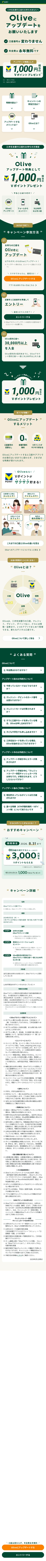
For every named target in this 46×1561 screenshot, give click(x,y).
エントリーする (23, 1554)
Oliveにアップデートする (23, 1547)
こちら (19, 1255)
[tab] (23, 670)
